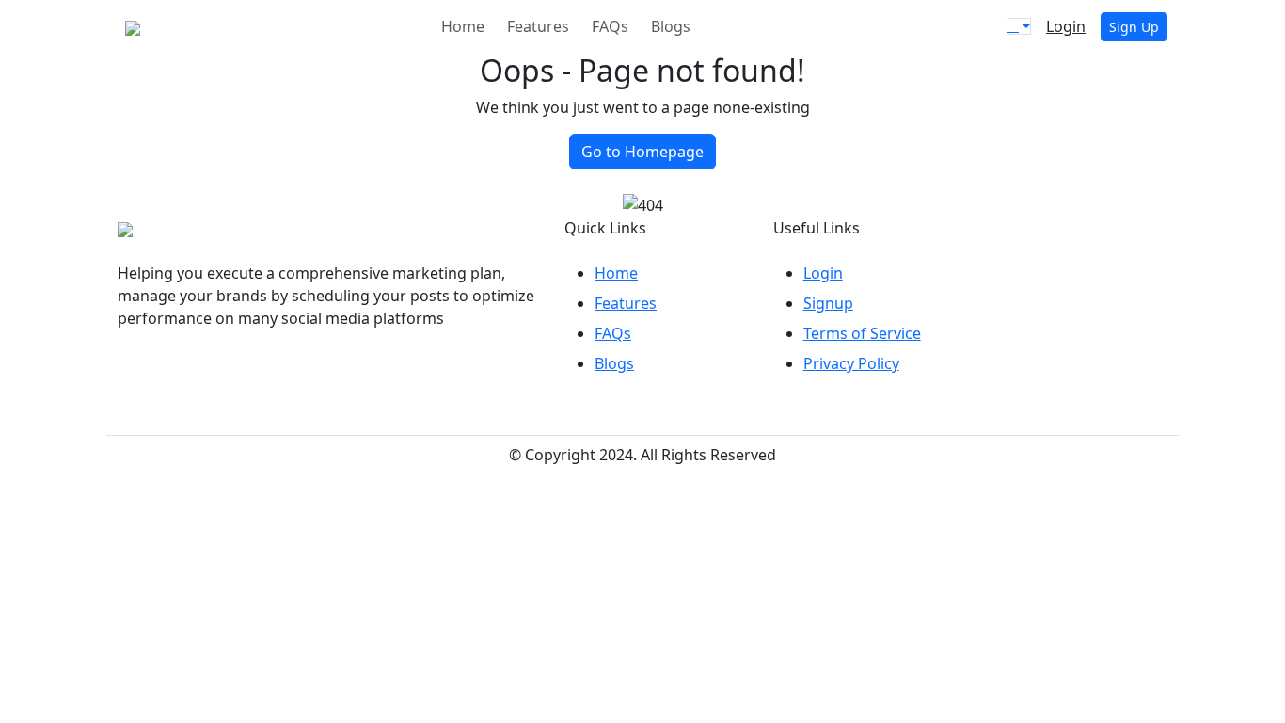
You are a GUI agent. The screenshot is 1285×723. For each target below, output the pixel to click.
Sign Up (1134, 27)
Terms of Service (862, 333)
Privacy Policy (851, 363)
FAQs (610, 26)
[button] (1019, 26)
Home (462, 26)
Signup (828, 303)
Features (538, 26)
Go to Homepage (642, 151)
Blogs (670, 26)
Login (1066, 26)
